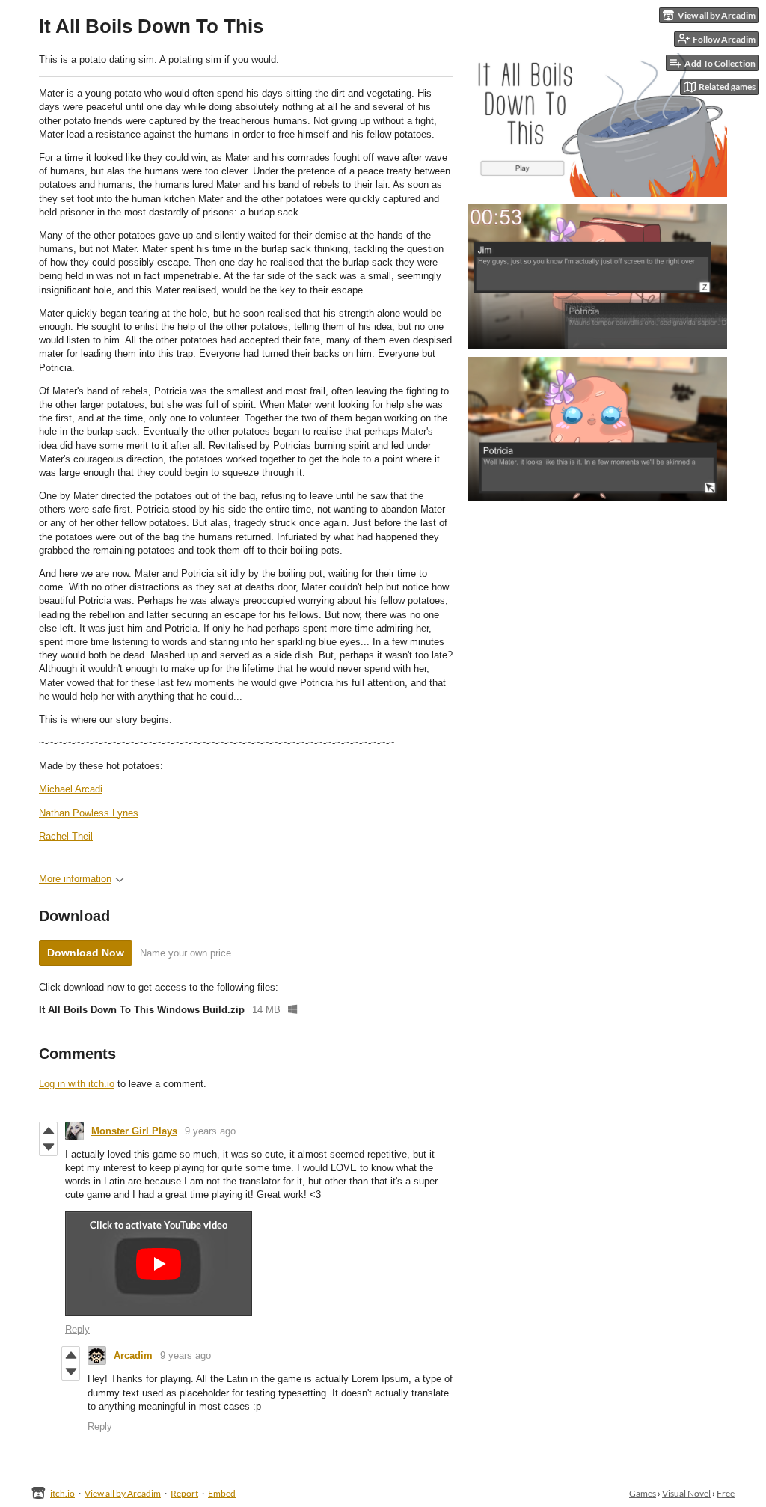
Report (184, 1493)
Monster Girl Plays (134, 1131)
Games (642, 1493)
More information (75, 878)
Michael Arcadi (70, 789)
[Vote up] (48, 1130)
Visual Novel (686, 1493)
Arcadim (133, 1355)
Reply (77, 1329)
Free (726, 1493)
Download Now (85, 953)
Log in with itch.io (76, 1083)
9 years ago (210, 1131)
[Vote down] (48, 1147)
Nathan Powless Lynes (88, 813)
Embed (222, 1493)
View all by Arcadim (123, 1493)
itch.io (62, 1493)
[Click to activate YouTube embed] (158, 1263)
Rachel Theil (66, 836)
